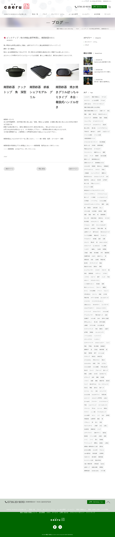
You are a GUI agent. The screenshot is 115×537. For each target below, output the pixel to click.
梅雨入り (104, 173)
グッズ (91, 156)
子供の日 (86, 131)
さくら (86, 291)
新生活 (93, 356)
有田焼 (100, 211)
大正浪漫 (94, 211)
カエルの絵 (105, 311)
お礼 (101, 426)
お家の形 (86, 228)
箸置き (89, 208)
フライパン (87, 408)
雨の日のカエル (88, 176)
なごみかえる (96, 246)
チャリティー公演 (88, 460)
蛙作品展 (95, 453)
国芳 (99, 239)
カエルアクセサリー (89, 308)
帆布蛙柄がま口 (96, 159)
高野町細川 (87, 471)
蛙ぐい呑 (86, 183)
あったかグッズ (104, 298)
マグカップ (87, 356)
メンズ (103, 277)
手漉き (90, 346)
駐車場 (86, 436)
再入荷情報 (102, 142)
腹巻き (95, 266)
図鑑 (97, 377)
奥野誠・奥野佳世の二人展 (90, 446)
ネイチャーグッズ (88, 329)
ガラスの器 (87, 211)
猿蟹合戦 (86, 260)
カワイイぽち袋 (94, 298)
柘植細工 (103, 346)
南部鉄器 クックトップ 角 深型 (15, 89)
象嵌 (98, 419)
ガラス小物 (92, 325)
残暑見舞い (103, 214)
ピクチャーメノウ (88, 343)
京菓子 (106, 329)
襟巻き (105, 408)
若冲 (93, 225)
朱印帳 (94, 239)
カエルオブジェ (97, 125)
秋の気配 (86, 221)
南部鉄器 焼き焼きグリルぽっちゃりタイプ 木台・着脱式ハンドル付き (67, 97)
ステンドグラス (88, 339)
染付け (95, 388)
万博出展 (96, 464)
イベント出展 (97, 135)
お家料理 (93, 419)
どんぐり (86, 242)
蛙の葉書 (96, 346)
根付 (94, 214)
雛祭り (101, 329)
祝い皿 (95, 322)
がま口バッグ (106, 131)
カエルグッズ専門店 (97, 398)
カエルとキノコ (94, 221)
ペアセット (87, 422)
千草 (98, 363)
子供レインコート (95, 183)
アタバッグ (98, 370)
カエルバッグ (87, 246)
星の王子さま (93, 384)
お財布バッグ (87, 232)
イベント (99, 291)
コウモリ (105, 273)
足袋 (106, 315)
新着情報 (95, 118)
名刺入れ (100, 218)
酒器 (85, 214)
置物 (85, 374)
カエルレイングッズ (99, 176)
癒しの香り (87, 128)
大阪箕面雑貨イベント (89, 138)
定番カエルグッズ (88, 163)
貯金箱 (98, 284)
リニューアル (87, 121)
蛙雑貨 (93, 166)
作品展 (102, 377)
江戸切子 (105, 180)
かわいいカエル (103, 242)
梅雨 (104, 152)
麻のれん (99, 166)
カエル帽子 (87, 415)
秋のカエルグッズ (105, 232)
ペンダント (97, 339)
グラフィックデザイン (89, 194)
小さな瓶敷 (92, 291)
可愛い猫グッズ (99, 315)
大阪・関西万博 (88, 464)
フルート (98, 287)
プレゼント (103, 235)
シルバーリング (92, 405)
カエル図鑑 (95, 367)
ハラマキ (86, 277)
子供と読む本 (104, 367)
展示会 (101, 446)
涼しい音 (86, 218)
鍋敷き (104, 287)
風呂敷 (90, 353)
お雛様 (86, 325)
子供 (108, 277)
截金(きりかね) (88, 266)
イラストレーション (102, 194)
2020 (98, 318)
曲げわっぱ (87, 145)
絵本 (93, 377)
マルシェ (102, 450)
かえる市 (95, 450)
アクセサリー (87, 239)
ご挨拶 (95, 426)
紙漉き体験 (94, 467)
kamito (102, 464)
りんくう (106, 291)
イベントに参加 (88, 135)
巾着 (96, 329)
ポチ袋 (105, 294)
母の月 (86, 370)
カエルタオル (87, 363)
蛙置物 (104, 249)
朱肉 (85, 273)
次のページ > (73, 169)
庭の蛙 (86, 263)
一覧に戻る (41, 169)
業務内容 (93, 429)
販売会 (104, 433)
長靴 (96, 381)
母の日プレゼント (102, 114)
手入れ (93, 408)
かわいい (86, 280)
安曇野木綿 (87, 256)
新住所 (107, 381)
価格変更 (107, 253)
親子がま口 (95, 232)
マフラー (86, 412)
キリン (93, 415)
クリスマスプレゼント (97, 301)
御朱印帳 (102, 349)
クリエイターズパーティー (90, 142)
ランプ (86, 384)
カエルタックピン (95, 280)
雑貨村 (97, 156)
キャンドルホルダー (101, 225)
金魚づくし (100, 256)
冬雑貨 (101, 440)
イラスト (86, 381)
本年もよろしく (88, 322)
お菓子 (99, 131)
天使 (101, 422)
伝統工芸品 (93, 218)
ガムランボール (88, 426)
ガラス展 (103, 471)
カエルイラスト (97, 311)
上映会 (106, 443)
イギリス (97, 169)
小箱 (96, 391)
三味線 (86, 253)
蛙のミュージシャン (89, 287)
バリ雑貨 (93, 197)
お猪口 (90, 374)
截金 (101, 263)
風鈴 (101, 118)
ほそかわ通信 (87, 450)
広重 (104, 239)
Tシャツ (92, 370)
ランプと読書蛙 (88, 235)
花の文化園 (103, 156)
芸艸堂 (107, 415)
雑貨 (90, 114)
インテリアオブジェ (102, 128)
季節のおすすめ (88, 149)
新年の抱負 (102, 322)
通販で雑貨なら (96, 97)
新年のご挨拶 (105, 318)
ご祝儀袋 (86, 173)
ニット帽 (93, 412)
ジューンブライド (95, 173)
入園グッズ (102, 111)
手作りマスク (96, 360)
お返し (105, 426)
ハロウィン (98, 273)
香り (96, 440)
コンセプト (87, 97)
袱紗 (85, 353)
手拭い (103, 169)
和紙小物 (86, 298)
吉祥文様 (95, 208)
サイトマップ (90, 513)
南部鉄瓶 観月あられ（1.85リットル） (47, 145)
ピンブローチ (105, 305)
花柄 (103, 284)
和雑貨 (105, 118)
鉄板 (100, 294)
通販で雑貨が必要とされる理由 (92, 107)
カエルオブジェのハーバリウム (92, 204)
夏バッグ (105, 370)
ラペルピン (87, 225)
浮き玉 (86, 388)
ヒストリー (87, 398)
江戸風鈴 (86, 201)
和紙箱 (91, 332)
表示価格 (96, 253)
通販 (85, 114)
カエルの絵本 (87, 367)
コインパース (103, 391)
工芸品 (95, 349)
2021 (103, 415)
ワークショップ (88, 443)
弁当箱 (93, 145)
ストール (99, 408)
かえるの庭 (87, 394)
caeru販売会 (87, 453)
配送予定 (86, 180)
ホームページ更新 (88, 187)
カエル (86, 156)
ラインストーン (88, 152)
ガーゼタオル (87, 360)
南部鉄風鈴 (100, 145)
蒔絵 (102, 221)
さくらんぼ (101, 353)
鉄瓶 (94, 363)
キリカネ (107, 218)
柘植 (90, 214)
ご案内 (100, 436)
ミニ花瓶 (104, 246)
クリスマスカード (103, 401)
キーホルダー (97, 149)
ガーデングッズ (93, 263)
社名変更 (86, 429)
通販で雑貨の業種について (90, 111)
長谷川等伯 (98, 460)
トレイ (108, 343)
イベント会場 (93, 436)
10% (102, 253)
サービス (104, 97)
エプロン (104, 363)
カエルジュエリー (99, 343)
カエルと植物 (103, 201)
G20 (107, 176)
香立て (103, 360)
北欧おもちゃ (87, 305)
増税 (91, 253)
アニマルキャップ (101, 412)
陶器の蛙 (103, 260)
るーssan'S (86, 401)
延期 (105, 436)
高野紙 (101, 467)
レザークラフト (88, 433)
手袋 (85, 405)
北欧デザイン (97, 433)
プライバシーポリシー (98, 104)
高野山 (95, 443)
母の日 (94, 114)
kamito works (95, 471)
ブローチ (104, 270)
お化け (105, 398)
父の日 (95, 374)
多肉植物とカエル (99, 163)
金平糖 (86, 332)
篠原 (103, 204)
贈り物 (93, 128)
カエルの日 (87, 166)
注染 (92, 260)
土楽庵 (97, 260)
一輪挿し (93, 249)
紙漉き (101, 443)
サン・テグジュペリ (103, 384)
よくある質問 (95, 100)
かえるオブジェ (96, 394)
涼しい (101, 208)
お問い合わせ (87, 104)
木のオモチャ (96, 305)
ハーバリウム (94, 201)
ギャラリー (87, 100)
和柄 (100, 266)
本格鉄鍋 (86, 419)
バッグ (99, 429)
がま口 (93, 256)
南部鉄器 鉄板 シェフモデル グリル (41, 92)
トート (86, 440)
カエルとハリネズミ (101, 308)
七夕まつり (87, 457)
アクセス (103, 100)
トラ (98, 415)
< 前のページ (9, 169)
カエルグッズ (87, 118)
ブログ (5, 157)
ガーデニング (87, 125)
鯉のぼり (93, 131)
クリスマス (87, 301)
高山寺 (92, 242)
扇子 (95, 353)
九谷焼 (99, 249)
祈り (96, 422)
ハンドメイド (97, 336)
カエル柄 (93, 318)
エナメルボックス (102, 405)
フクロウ (97, 270)
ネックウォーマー (88, 270)
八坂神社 (101, 453)
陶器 (91, 388)
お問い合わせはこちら (99, 7)
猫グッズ (102, 388)
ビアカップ (87, 377)
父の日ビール (103, 374)
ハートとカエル (88, 336)
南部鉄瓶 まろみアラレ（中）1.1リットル (21, 149)
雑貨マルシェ (97, 152)
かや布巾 (93, 228)
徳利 (105, 211)
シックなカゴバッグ (102, 197)
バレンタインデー (99, 332)
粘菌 (92, 381)
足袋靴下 (86, 318)
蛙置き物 (104, 394)
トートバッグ (87, 311)
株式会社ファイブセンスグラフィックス (94, 190)
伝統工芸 (99, 356)
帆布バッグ (87, 159)
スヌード (93, 277)
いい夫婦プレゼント (89, 284)
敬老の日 (96, 235)
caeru (48, 513)
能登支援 (100, 457)
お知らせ (93, 180)
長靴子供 (102, 381)
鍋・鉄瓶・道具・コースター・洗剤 (51, 139)
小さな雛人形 (100, 325)
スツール (86, 391)
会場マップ (87, 467)
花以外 (104, 125)
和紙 (85, 346)
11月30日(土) (87, 294)
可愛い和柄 (100, 228)
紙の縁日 (94, 457)
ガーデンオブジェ (88, 169)
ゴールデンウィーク (98, 121)
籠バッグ (86, 197)
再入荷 (99, 180)
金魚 (107, 204)
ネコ (92, 391)
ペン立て (86, 249)
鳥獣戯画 (106, 166)
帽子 (98, 277)
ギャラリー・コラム (91, 42)
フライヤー (94, 401)
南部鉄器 (91, 273)
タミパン (94, 294)
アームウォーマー (88, 315)
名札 (108, 111)
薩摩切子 (86, 349)
